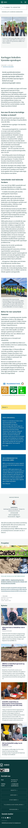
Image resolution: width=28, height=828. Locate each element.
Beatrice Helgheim (8, 66)
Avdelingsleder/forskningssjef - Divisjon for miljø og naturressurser (14, 509)
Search (21, 2)
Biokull (4, 407)
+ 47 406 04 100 (14, 784)
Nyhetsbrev (13, 799)
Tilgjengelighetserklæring (13, 804)
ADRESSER (13, 795)
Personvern (13, 809)
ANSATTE (14, 790)
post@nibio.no (14, 785)
